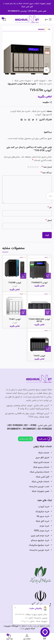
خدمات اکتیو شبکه (41, 462)
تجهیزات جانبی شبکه (22, 80)
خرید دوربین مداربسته (39, 550)
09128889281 (29, 429)
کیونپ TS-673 (39, 355)
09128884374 (13, 11)
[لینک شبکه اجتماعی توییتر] (33, 120)
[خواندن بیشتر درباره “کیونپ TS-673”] (48, 349)
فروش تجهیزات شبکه (43, 3)
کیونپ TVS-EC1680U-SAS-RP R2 (39, 320)
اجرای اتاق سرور (42, 457)
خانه (50, 80)
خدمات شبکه (23, 3)
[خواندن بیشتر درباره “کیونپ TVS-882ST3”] (48, 276)
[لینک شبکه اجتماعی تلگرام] (22, 120)
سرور (31, 3)
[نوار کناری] (50, 196)
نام (50, 207)
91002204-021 (15, 425)
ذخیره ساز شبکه (45, 83)
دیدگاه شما (46, 172)
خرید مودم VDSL (41, 530)
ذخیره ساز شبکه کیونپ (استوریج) (22, 83)
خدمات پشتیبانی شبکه (39, 472)
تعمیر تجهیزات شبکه (40, 491)
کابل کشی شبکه (27, 6)
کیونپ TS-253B (14, 282)
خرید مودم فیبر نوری (40, 535)
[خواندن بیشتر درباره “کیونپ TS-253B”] (23, 276)
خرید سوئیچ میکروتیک (39, 545)
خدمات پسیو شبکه (41, 467)
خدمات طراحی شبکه (40, 481)
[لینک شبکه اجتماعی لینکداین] (25, 120)
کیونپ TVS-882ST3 (39, 282)
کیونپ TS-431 (15, 319)
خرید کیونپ (43, 506)
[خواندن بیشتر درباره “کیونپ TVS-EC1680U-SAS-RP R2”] (48, 312)
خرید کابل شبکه (42, 521)
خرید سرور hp (43, 516)
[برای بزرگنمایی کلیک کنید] (47, 70)
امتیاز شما (47, 167)
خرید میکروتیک (42, 511)
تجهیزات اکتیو (39, 80)
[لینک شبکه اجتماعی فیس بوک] (36, 120)
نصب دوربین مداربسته (39, 486)
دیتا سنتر (13, 3)
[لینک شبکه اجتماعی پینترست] (29, 120)
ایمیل (48, 220)
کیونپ (38, 114)
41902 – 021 (30, 425)
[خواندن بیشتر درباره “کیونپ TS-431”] (23, 312)
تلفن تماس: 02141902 (37, 11)
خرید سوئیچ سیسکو (40, 540)
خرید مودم (44, 526)
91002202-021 (45, 429)
